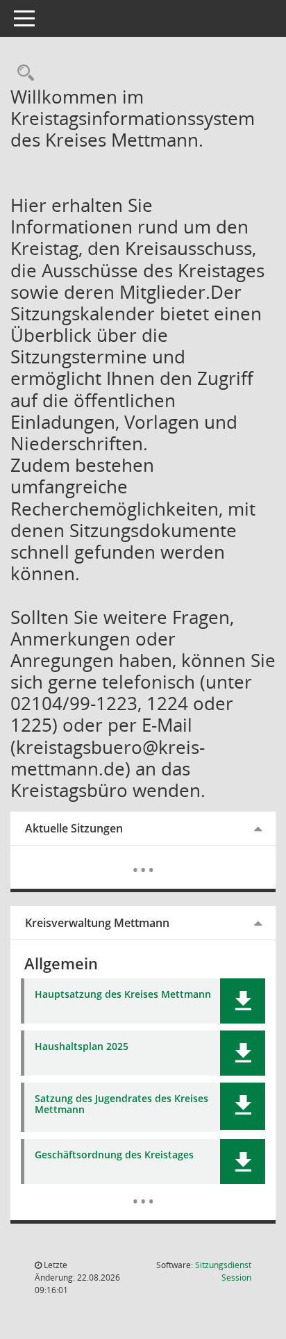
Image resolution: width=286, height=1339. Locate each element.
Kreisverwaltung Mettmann (97, 922)
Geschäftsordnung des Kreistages (114, 1155)
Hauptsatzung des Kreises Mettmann (123, 995)
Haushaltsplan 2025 (81, 1047)
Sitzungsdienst (223, 1271)
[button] (242, 1001)
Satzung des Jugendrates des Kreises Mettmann (121, 1105)
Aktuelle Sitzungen (74, 828)
